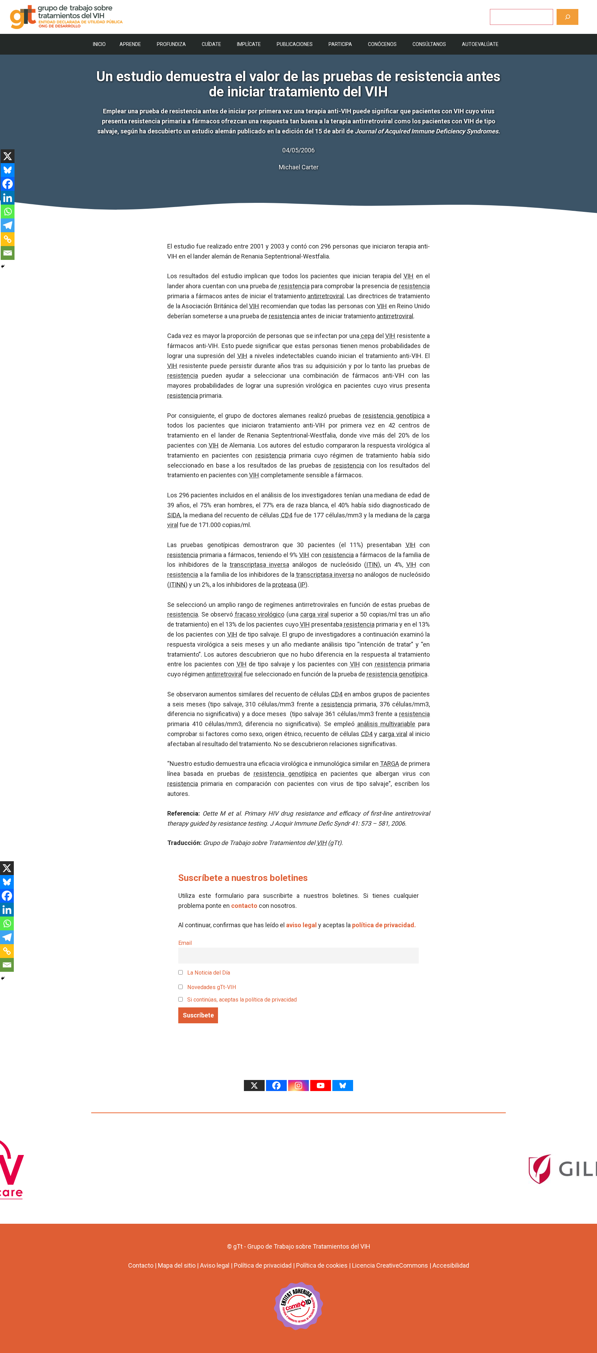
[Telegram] (8, 225)
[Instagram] (298, 1085)
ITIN (372, 564)
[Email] (8, 253)
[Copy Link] (8, 239)
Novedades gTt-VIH (211, 987)
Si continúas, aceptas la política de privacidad (242, 999)
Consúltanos (429, 44)
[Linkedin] (8, 198)
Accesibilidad (451, 1265)
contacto (244, 905)
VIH (409, 276)
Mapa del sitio (177, 1265)
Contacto (140, 1265)
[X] (8, 156)
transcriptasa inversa (259, 564)
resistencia (294, 286)
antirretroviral (325, 296)
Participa (340, 44)
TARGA (389, 763)
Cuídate (211, 44)
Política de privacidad (263, 1265)
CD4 (286, 515)
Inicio (99, 44)
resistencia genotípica (393, 415)
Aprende (130, 44)
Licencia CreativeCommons (390, 1265)
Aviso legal (214, 1265)
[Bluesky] (8, 170)
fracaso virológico (260, 614)
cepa (367, 335)
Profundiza (171, 44)
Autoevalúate (480, 44)
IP (302, 584)
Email (185, 943)
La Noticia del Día (208, 972)
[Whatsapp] (8, 211)
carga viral (314, 614)
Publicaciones (295, 44)
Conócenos (382, 44)
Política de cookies (322, 1265)
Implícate (249, 44)
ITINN (177, 584)
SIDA (173, 515)
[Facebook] (8, 184)
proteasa (284, 584)
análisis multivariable (386, 723)
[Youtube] (320, 1085)
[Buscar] (567, 17)
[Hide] (3, 266)
